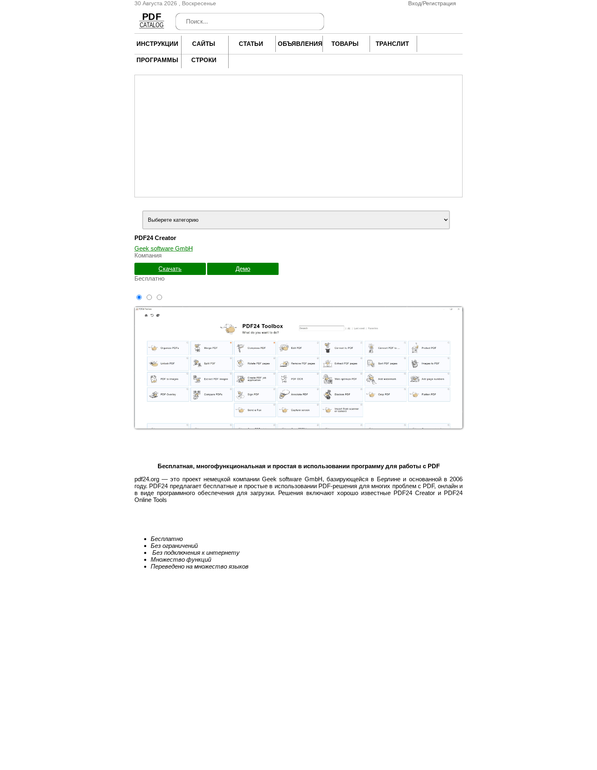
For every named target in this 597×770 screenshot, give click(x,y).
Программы (156, 59)
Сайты (203, 43)
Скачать (170, 268)
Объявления (298, 43)
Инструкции (156, 43)
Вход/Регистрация (432, 3)
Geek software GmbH (163, 248)
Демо (243, 268)
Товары (345, 43)
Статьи (251, 43)
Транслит (392, 43)
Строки (203, 59)
